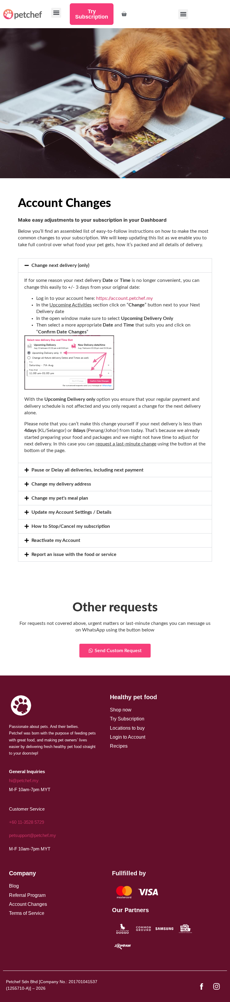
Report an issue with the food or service (73, 554)
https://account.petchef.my (124, 298)
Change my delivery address (61, 484)
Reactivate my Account (55, 540)
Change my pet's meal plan (59, 498)
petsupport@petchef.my (32, 835)
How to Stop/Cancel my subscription (70, 526)
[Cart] (124, 14)
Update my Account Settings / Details (71, 512)
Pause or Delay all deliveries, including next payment (87, 470)
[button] (183, 14)
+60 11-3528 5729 (26, 822)
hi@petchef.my (24, 780)
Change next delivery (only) (60, 265)
